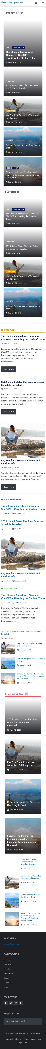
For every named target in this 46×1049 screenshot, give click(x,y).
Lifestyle (11, 111)
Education (7, 969)
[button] (36, 3)
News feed (9, 1039)
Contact (26, 1039)
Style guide (23, 1042)
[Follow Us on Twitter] (11, 1003)
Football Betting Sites (11, 944)
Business (7, 960)
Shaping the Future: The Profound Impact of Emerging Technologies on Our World (22, 175)
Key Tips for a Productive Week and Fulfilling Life (22, 116)
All (8, 47)
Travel (6, 987)
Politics (10, 81)
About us (18, 1039)
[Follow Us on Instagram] (16, 1003)
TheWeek (7, 513)
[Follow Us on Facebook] (6, 1003)
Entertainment (8, 973)
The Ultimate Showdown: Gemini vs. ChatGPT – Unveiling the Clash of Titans (21, 55)
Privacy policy (36, 1039)
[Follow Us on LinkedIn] (21, 1003)
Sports (10, 141)
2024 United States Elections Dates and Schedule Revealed (22, 87)
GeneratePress (35, 1033)
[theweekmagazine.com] (12, 3)
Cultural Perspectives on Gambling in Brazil (23, 146)
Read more (9, 369)
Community (8, 964)
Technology (18, 47)
